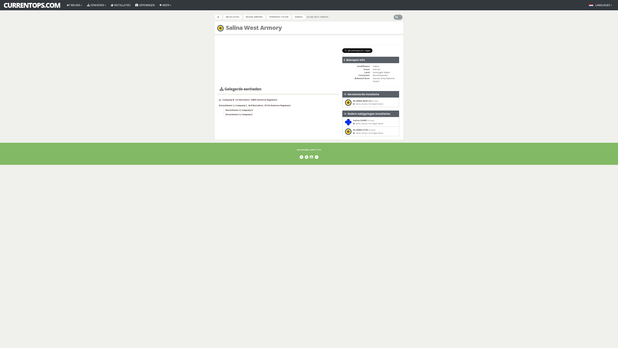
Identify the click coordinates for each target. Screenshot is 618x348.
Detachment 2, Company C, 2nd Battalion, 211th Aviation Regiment (255, 105)
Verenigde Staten (278, 17)
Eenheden (97, 5)
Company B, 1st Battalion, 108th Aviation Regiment (249, 99)
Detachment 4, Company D (239, 110)
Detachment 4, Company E (239, 114)
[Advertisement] (278, 61)
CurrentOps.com (32, 5)
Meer (166, 5)
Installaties (122, 5)
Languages (602, 5)
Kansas (299, 17)
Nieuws (75, 5)
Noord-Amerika (254, 17)
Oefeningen (146, 5)
